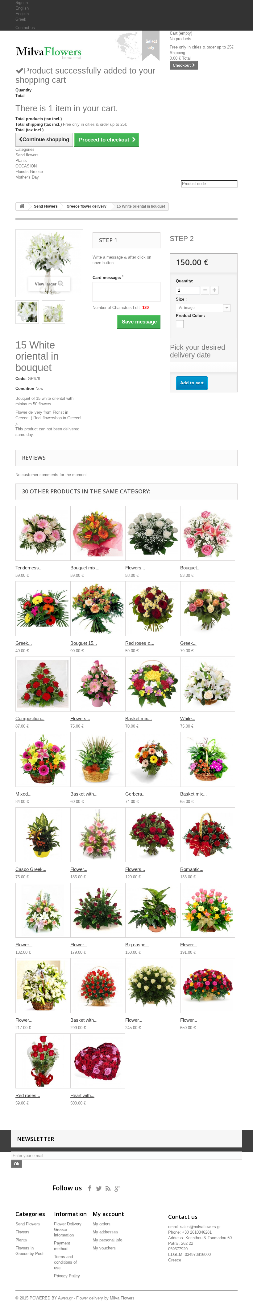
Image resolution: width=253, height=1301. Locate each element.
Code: (21, 378)
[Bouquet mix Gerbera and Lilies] (97, 533)
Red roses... (27, 1095)
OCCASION (26, 166)
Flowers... (135, 567)
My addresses (105, 1232)
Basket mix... (138, 718)
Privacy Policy (67, 1276)
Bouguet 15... (83, 643)
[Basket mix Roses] (152, 684)
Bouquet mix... (84, 567)
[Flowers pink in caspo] (97, 684)
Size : (182, 299)
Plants (21, 160)
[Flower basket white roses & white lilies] (42, 985)
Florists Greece (29, 171)
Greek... (23, 643)
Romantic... (191, 869)
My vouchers (104, 1248)
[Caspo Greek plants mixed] (42, 834)
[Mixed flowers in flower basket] (42, 759)
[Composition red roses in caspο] (42, 684)
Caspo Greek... (30, 869)
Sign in (21, 2)
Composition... (29, 718)
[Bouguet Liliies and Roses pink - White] (207, 533)
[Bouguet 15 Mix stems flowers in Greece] (97, 608)
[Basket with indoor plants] (97, 759)
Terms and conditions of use (65, 1262)
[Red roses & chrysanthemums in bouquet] (152, 608)
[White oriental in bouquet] (27, 312)
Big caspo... (137, 944)
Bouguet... (190, 567)
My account (108, 1214)
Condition (24, 388)
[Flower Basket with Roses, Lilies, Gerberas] (207, 910)
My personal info (107, 1240)
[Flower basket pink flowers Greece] (97, 834)
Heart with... (82, 1095)
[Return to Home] (22, 206)
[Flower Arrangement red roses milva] (97, 910)
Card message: (108, 277)
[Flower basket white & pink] (42, 910)
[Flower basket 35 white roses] (152, 985)
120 (145, 307)
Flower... (78, 869)
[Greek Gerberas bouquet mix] (42, 608)
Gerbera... (135, 793)
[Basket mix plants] (207, 759)
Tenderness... (29, 567)
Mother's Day (27, 177)
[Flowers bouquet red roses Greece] (152, 834)
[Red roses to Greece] (42, 1060)
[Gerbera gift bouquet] (152, 759)
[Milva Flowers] (49, 51)
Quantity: (184, 281)
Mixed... (23, 793)
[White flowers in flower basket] (207, 684)
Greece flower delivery (86, 206)
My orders (101, 1224)
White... (187, 718)
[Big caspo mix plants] (152, 910)
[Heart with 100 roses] (97, 1060)
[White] (179, 324)
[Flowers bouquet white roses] (152, 533)
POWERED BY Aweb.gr (51, 1298)
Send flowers (27, 155)
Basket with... (83, 793)
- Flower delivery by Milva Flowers (104, 1298)
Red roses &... (139, 643)
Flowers (22, 1232)
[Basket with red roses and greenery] (97, 985)
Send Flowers (46, 206)
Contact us (25, 27)
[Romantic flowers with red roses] (207, 834)
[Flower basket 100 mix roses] (207, 985)
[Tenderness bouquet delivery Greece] (42, 533)
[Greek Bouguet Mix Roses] (207, 608)
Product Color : (191, 315)
